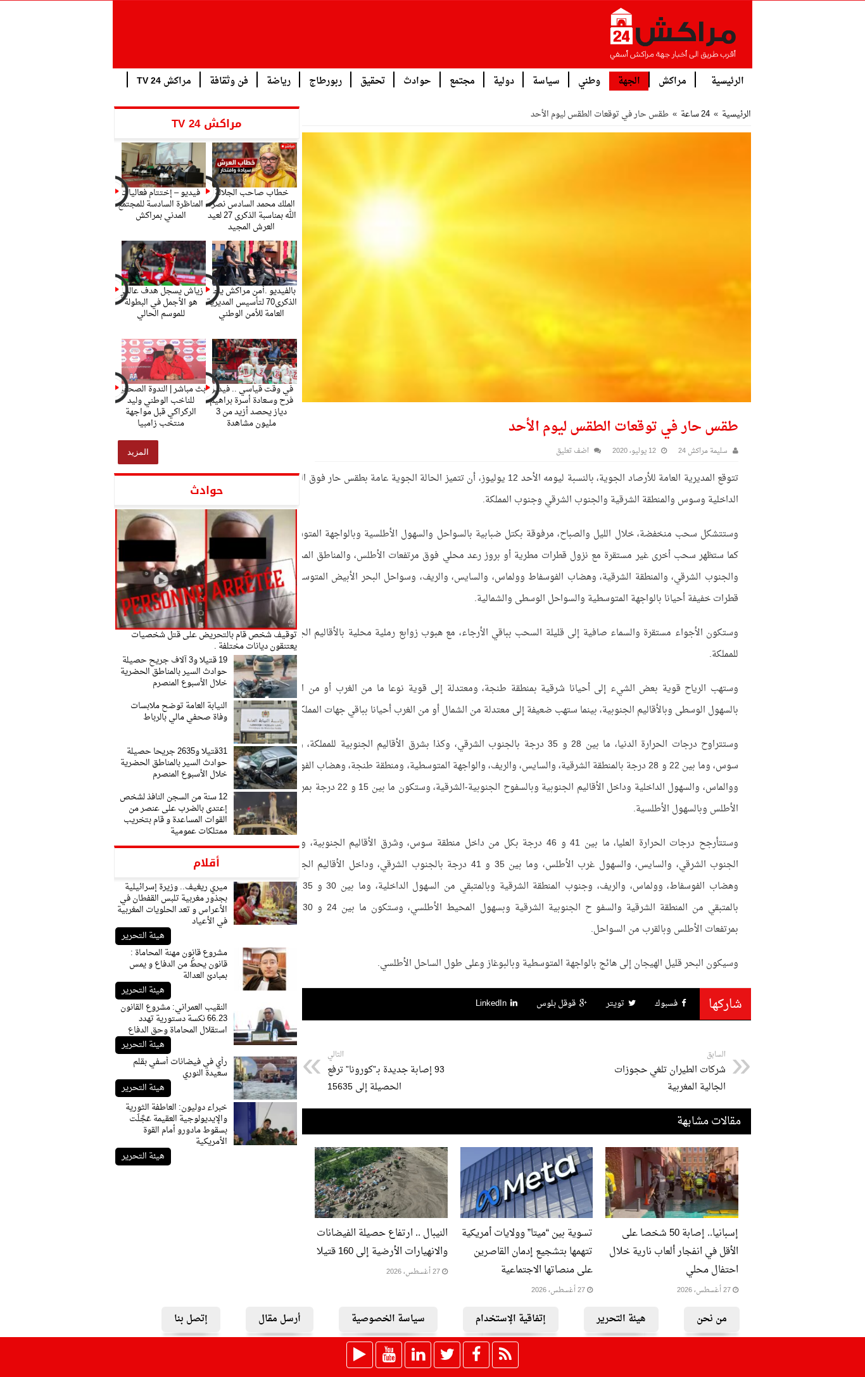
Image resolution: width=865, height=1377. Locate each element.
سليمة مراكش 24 (703, 451)
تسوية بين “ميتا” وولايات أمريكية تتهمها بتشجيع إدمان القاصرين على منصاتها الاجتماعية (527, 1251)
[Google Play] (359, 1355)
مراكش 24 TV (164, 80)
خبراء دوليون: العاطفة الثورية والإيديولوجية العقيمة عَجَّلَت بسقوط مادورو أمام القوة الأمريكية (176, 1125)
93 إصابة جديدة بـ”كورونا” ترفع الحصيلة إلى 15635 (386, 1072)
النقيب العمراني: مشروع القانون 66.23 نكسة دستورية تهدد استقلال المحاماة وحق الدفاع (173, 1018)
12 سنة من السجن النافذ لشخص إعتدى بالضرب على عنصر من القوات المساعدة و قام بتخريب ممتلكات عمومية (173, 814)
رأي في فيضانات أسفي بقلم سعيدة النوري (180, 1067)
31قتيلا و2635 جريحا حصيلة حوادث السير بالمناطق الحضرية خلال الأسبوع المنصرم (173, 763)
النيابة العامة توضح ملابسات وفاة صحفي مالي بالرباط (178, 711)
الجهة (629, 81)
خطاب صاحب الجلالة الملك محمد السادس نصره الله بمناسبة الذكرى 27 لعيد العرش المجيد (252, 210)
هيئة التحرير (143, 936)
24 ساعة (695, 114)
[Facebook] (476, 1355)
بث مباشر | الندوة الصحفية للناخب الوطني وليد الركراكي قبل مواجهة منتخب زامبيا (161, 406)
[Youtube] (389, 1355)
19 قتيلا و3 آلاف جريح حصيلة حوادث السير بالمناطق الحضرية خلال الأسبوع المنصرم (173, 671)
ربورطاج (325, 80)
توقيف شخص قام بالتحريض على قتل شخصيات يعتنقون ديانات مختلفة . (214, 640)
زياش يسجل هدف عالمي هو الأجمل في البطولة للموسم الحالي (160, 302)
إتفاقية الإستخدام (511, 1319)
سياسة (546, 80)
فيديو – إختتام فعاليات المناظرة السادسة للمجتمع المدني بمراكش (160, 204)
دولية (503, 80)
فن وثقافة (229, 80)
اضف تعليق (572, 451)
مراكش (672, 80)
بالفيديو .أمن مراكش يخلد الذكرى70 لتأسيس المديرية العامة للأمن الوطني (251, 302)
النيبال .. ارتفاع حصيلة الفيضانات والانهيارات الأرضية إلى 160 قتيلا (382, 1242)
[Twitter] (447, 1355)
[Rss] (505, 1355)
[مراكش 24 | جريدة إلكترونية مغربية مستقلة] (674, 39)
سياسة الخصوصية (388, 1319)
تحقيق (372, 80)
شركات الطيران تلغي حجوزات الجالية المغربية (670, 1072)
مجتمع (462, 80)
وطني (589, 80)
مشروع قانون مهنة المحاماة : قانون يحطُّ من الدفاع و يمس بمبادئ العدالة (178, 964)
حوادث (417, 80)
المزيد (138, 452)
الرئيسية (727, 80)
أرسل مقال (279, 1319)
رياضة (279, 80)
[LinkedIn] (418, 1355)
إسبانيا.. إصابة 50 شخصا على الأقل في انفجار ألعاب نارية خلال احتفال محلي (673, 1251)
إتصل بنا (191, 1319)
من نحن (712, 1319)
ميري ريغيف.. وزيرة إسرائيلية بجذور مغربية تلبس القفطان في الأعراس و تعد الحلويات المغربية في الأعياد (172, 904)
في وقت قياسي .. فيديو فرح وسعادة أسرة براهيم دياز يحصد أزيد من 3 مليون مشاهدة (251, 406)
